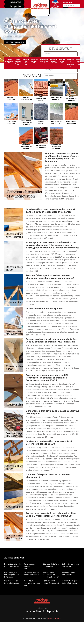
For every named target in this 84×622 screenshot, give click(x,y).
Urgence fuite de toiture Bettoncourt (12, 582)
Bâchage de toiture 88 (26, 62)
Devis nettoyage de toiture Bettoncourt (70, 582)
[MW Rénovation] (42, 601)
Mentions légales (54, 618)
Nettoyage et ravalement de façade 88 (70, 63)
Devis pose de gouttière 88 (18, 62)
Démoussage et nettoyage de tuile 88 (44, 61)
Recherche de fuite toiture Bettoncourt (31, 573)
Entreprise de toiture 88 (34, 61)
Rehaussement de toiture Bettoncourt (51, 582)
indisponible (15, 6)
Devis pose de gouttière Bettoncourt (29, 566)
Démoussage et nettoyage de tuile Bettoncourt (11, 574)
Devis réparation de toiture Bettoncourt (12, 565)
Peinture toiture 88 (62, 61)
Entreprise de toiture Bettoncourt (70, 565)
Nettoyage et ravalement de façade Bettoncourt (51, 574)
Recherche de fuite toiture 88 (53, 61)
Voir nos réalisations (15, 42)
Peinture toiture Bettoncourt (68, 573)
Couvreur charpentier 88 (9, 61)
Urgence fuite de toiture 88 (79, 62)
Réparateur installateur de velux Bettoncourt (32, 583)
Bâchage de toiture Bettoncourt (51, 565)
